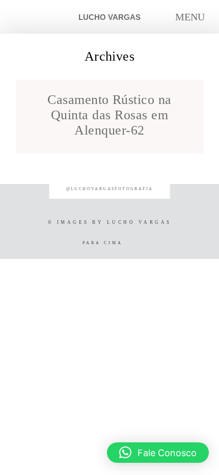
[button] (158, 452)
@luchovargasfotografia (109, 189)
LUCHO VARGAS (109, 17)
